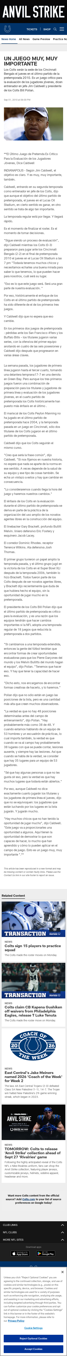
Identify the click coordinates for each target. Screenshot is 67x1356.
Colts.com (28, 1199)
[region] (33, 1311)
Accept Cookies (34, 1349)
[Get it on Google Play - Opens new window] (45, 1255)
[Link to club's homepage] (7, 27)
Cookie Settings (33, 1327)
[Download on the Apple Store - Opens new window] (20, 1254)
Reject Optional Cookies (33, 1338)
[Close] (62, 1272)
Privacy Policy (16, 1320)
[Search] (55, 29)
